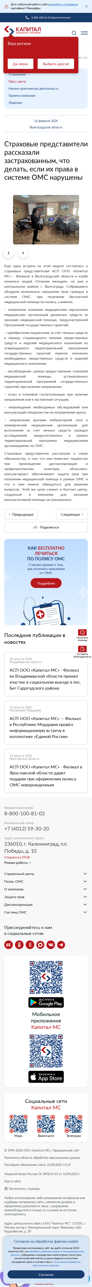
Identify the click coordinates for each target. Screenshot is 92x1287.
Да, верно (20, 64)
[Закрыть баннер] (86, 6)
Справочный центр (19, 874)
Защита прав (14, 897)
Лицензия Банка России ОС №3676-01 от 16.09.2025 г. (42, 1174)
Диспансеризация (18, 904)
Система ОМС (15, 912)
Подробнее (46, 583)
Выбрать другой (56, 64)
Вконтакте (46, 1135)
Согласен (46, 1274)
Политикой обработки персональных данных (57, 1263)
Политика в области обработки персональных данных (42, 1157)
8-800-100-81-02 (24, 813)
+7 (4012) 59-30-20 (26, 828)
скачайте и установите (63, 4)
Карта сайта (12, 1181)
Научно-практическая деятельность (33, 88)
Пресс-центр (17, 81)
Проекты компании (22, 95)
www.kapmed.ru (15, 1214)
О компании (17, 74)
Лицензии (15, 102)
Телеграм (73, 1135)
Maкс (18, 1135)
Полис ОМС (14, 881)
